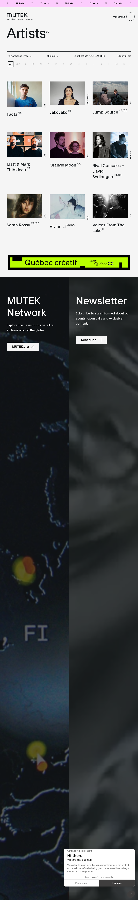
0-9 (18, 64)
